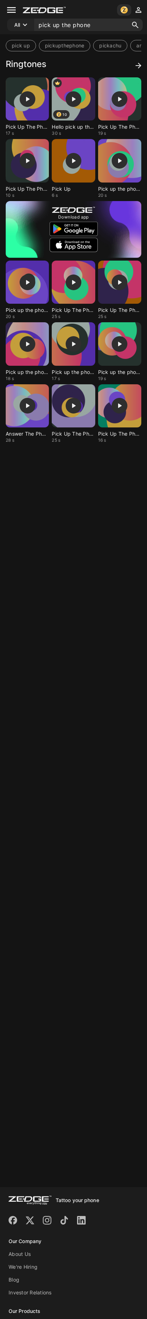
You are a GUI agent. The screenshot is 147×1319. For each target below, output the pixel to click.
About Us (20, 1254)
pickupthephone (65, 45)
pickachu (110, 45)
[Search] (135, 25)
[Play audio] (27, 99)
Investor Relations (30, 1292)
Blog (14, 1280)
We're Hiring (23, 1267)
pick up (21, 45)
